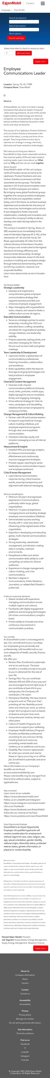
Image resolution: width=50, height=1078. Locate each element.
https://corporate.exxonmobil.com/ (21, 796)
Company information (25, 975)
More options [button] (15, 33)
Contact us (25, 993)
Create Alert (24, 53)
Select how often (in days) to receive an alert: (24, 48)
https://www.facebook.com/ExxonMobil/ (24, 809)
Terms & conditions (25, 1033)
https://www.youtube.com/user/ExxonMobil (26, 816)
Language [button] (6, 10)
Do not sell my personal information (25, 1023)
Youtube (25, 1060)
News (25, 979)
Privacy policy (25, 1015)
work (37, 163)
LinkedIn (25, 1052)
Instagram (25, 1056)
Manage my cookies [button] (25, 1019)
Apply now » (40, 61)
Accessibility (25, 1004)
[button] (43, 3)
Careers (25, 983)
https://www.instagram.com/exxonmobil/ (24, 803)
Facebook (25, 1044)
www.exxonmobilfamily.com (20, 772)
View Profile (19, 10)
